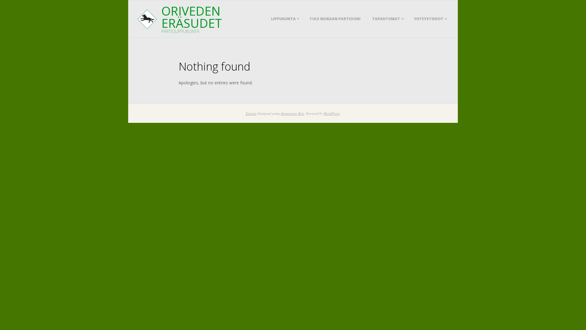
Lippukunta (283, 18)
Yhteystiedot (428, 18)
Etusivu (251, 113)
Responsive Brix (292, 113)
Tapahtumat (386, 18)
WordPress (332, 113)
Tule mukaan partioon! (334, 18)
